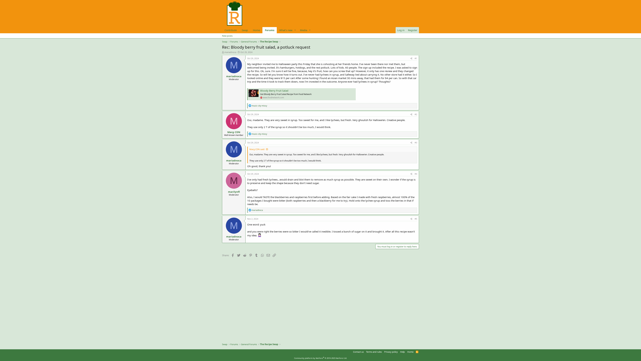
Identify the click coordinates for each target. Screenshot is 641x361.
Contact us (358, 351)
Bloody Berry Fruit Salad (274, 90)
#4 (416, 173)
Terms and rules (374, 351)
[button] (295, 30)
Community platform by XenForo (320, 358)
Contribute (231, 30)
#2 (416, 114)
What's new (285, 30)
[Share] (411, 59)
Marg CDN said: (257, 149)
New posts (227, 35)
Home (256, 30)
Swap (245, 30)
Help (402, 351)
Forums (269, 30)
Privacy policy (391, 351)
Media (303, 30)
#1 (416, 58)
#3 (416, 142)
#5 (416, 218)
